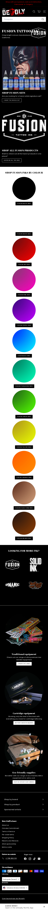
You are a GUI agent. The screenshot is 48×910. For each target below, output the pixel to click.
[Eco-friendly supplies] (24, 750)
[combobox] (24, 19)
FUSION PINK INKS (24, 295)
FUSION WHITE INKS (24, 234)
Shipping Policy (8, 838)
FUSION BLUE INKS (24, 356)
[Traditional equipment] (24, 632)
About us (5, 825)
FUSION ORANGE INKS (24, 477)
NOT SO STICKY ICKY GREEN (24, 782)
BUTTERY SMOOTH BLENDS (24, 723)
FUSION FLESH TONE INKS (24, 508)
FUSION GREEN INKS (24, 416)
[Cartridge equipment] (24, 691)
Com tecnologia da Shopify (13, 898)
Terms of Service (8, 831)
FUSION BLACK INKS (24, 203)
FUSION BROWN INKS (24, 538)
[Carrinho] (39, 11)
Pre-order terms (8, 835)
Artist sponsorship (9, 844)
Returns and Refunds (10, 841)
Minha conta (7, 847)
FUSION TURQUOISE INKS (24, 386)
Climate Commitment (10, 828)
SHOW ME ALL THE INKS (12, 160)
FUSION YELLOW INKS (24, 447)
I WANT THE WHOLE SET (12, 100)
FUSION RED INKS (24, 264)
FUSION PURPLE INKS (24, 325)
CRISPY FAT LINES (24, 664)
